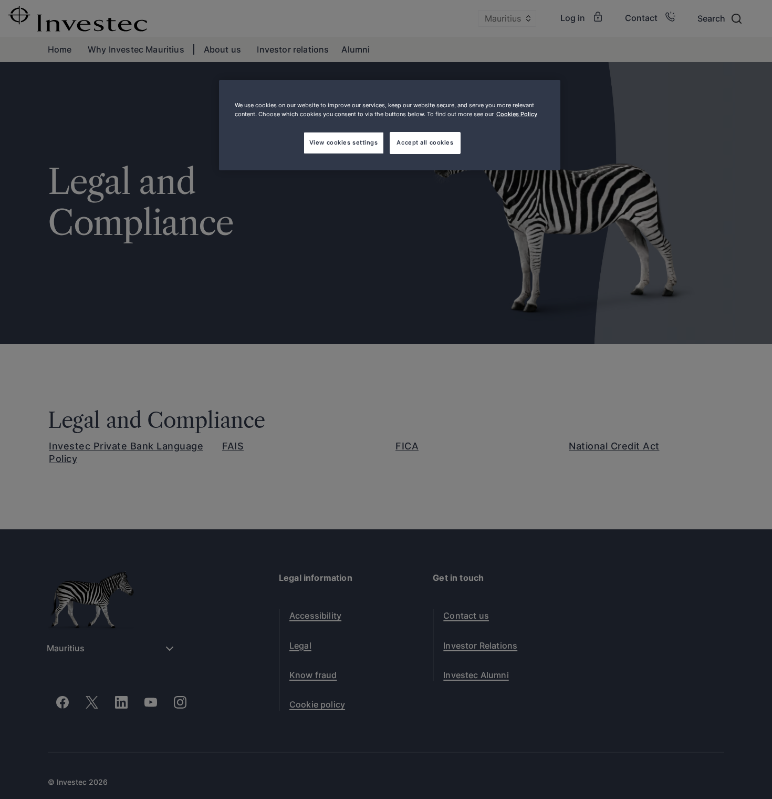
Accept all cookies (425, 142)
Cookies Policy (516, 114)
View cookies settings (343, 142)
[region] (389, 125)
